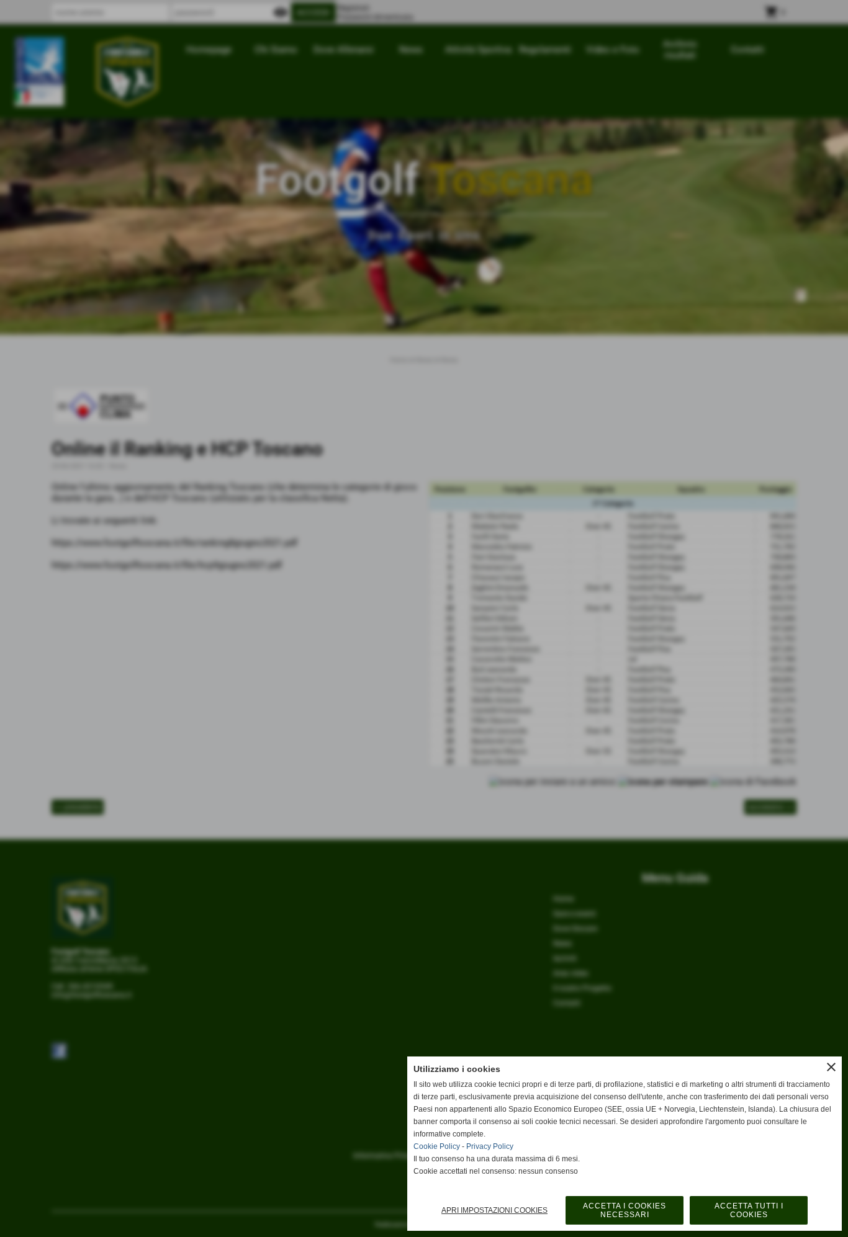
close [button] (831, 1067)
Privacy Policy (489, 1146)
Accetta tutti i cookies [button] (749, 1210)
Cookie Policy (436, 1146)
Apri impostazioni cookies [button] (494, 1210)
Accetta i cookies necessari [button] (624, 1210)
